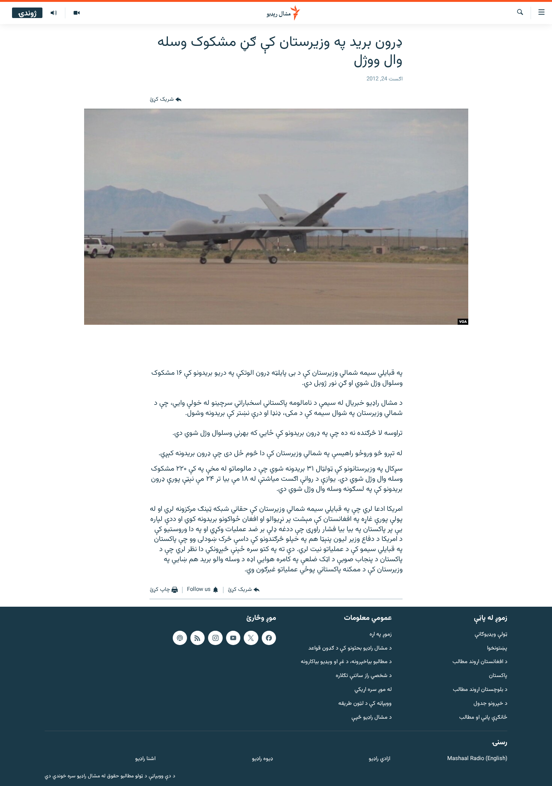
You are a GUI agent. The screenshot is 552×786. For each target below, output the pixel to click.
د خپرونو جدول (490, 703)
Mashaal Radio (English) (477, 759)
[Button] (165, 99)
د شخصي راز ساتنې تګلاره (364, 676)
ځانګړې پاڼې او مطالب (483, 717)
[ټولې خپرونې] (53, 13)
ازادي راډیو (379, 759)
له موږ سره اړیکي (373, 690)
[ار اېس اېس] (197, 637)
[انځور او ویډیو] (76, 13)
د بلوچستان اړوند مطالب (480, 690)
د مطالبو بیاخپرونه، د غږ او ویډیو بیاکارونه (346, 662)
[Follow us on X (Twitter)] (251, 637)
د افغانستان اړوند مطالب (479, 662)
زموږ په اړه (381, 634)
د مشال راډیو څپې (371, 717)
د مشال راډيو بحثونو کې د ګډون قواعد (350, 648)
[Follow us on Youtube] (233, 637)
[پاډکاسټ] (180, 637)
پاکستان (498, 676)
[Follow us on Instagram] (215, 637)
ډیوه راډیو (262, 759)
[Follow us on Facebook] (269, 637)
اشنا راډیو (145, 759)
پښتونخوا (497, 648)
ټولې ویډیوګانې (491, 634)
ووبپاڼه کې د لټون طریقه (365, 703)
